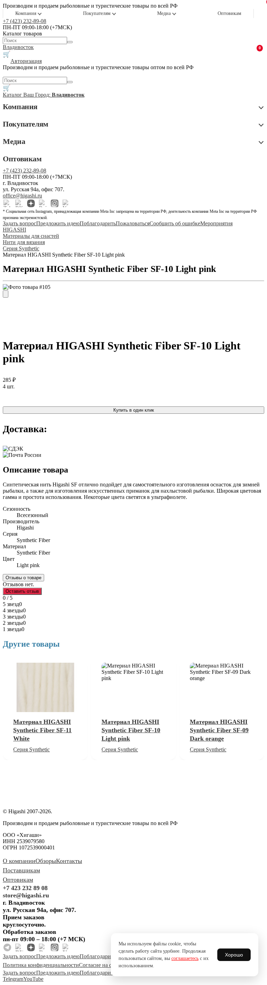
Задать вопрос (19, 223)
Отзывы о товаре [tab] (23, 577)
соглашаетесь (185, 958)
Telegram (13, 979)
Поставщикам (21, 870)
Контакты (69, 860)
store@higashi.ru (26, 895)
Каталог (13, 95)
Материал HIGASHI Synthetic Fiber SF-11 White (42, 730)
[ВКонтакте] (19, 203)
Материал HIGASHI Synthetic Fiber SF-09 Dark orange (219, 730)
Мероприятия (216, 223)
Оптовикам (229, 13)
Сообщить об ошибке (174, 223)
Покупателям (97, 13)
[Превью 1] (5, 294)
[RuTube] (42, 203)
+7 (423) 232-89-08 (24, 21)
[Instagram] (54, 203)
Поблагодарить (98, 223)
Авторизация (26, 61)
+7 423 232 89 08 (25, 888)
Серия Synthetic (31, 749)
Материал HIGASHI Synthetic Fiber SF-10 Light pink (131, 730)
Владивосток (18, 47)
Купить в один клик (133, 410)
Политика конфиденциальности (41, 965)
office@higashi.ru (22, 196)
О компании (19, 860)
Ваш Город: (53, 95)
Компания (25, 13)
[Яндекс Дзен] (30, 203)
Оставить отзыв (22, 591)
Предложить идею (58, 223)
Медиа (164, 13)
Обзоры (45, 860)
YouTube (33, 979)
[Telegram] (7, 203)
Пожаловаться (132, 223)
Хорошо (234, 955)
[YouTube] (66, 203)
